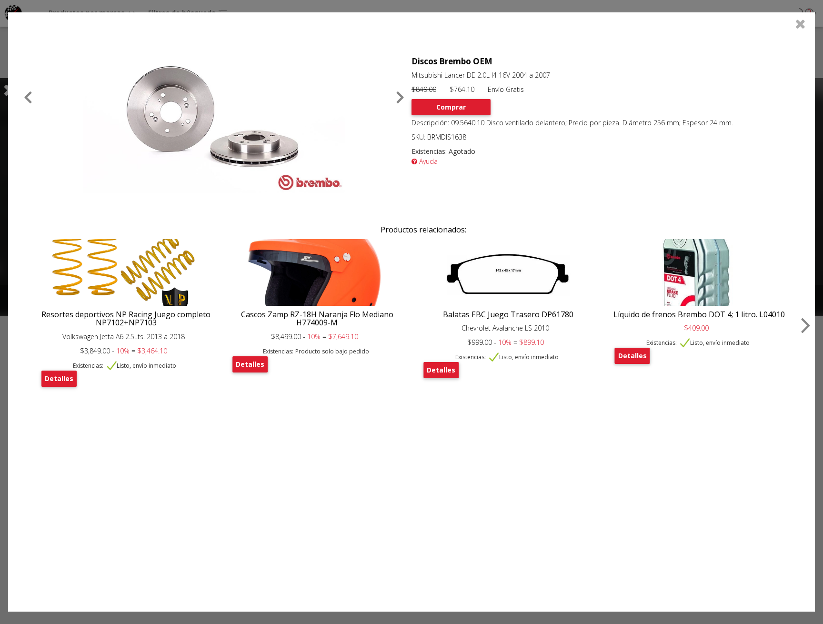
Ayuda (427, 161)
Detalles (59, 378)
